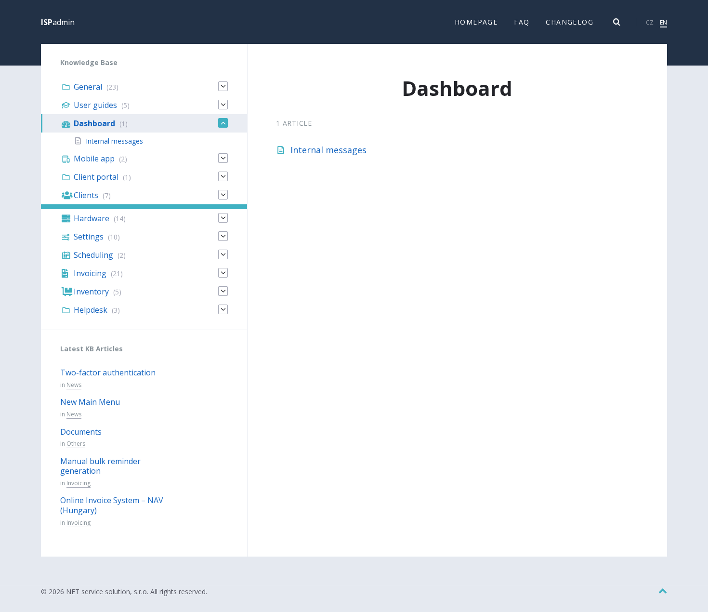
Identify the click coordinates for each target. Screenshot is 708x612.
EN (663, 22)
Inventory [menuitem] (91, 291)
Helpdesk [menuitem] (90, 310)
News (73, 385)
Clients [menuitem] (86, 195)
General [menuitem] (88, 86)
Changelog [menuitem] (569, 22)
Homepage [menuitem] (476, 22)
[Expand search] (617, 22)
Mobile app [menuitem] (94, 158)
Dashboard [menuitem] (94, 123)
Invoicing (78, 483)
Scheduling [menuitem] (93, 255)
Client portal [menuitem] (96, 177)
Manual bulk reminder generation (100, 466)
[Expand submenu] (223, 86)
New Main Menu (90, 402)
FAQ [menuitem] (521, 22)
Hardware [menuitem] (91, 218)
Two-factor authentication (108, 372)
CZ (650, 22)
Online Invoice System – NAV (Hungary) (111, 505)
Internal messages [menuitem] (114, 141)
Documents (81, 431)
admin (58, 22)
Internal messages (328, 150)
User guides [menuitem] (95, 105)
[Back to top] (662, 591)
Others (75, 443)
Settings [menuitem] (89, 236)
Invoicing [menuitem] (90, 273)
